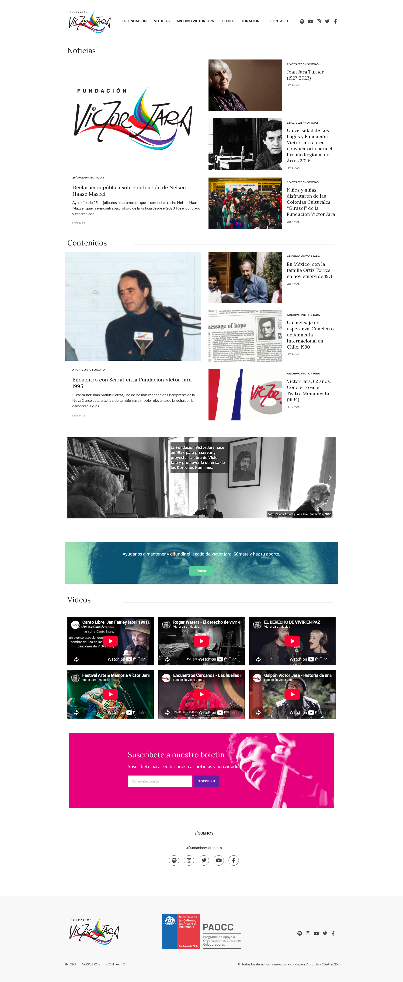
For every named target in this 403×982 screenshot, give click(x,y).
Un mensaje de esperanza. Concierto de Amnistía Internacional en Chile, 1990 (310, 335)
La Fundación (134, 21)
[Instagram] (318, 21)
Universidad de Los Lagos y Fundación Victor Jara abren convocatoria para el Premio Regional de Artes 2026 (309, 145)
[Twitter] (327, 21)
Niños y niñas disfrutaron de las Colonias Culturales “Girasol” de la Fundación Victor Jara (311, 202)
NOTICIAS (97, 177)
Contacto (280, 21)
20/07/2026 (294, 64)
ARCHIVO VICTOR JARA (88, 369)
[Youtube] (310, 21)
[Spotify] (302, 21)
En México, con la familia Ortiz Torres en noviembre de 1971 (309, 270)
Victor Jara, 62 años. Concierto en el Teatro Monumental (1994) (309, 390)
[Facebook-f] (335, 21)
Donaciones (252, 21)
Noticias (162, 21)
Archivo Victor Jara (195, 21)
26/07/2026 (80, 177)
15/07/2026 (294, 122)
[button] (197, 515)
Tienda (227, 21)
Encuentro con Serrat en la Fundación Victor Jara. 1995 (132, 382)
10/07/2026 (294, 182)
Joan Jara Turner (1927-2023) (305, 75)
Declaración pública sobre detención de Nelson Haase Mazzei (129, 190)
